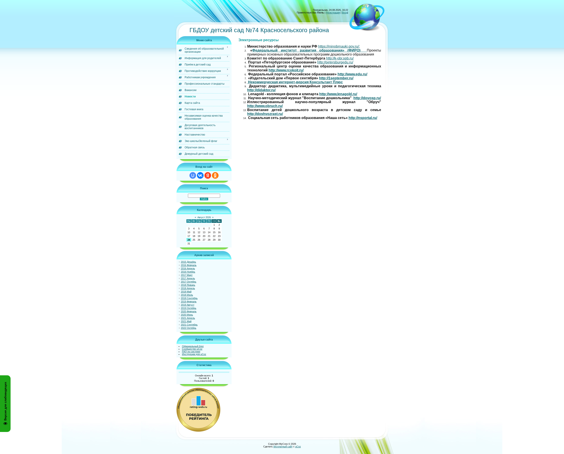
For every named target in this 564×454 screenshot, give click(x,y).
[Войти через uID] (192, 175)
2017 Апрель (188, 278)
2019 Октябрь (188, 308)
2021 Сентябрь (189, 324)
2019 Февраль (189, 301)
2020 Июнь (187, 314)
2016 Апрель (188, 268)
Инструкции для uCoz (194, 354)
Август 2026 (204, 217)
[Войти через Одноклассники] (215, 175)
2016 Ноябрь (188, 271)
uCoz (298, 446)
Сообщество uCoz (192, 349)
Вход (344, 12)
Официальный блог (193, 346)
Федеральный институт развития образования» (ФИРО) (309, 50)
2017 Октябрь (188, 281)
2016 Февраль (189, 265)
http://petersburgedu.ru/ (335, 62)
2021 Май (186, 321)
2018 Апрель (188, 288)
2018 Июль (187, 295)
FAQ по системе (191, 351)
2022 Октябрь (188, 328)
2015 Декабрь (188, 261)
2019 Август (187, 304)
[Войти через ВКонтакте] (200, 175)
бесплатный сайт (283, 446)
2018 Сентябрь (189, 298)
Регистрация (333, 12)
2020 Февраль (189, 311)
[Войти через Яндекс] (207, 175)
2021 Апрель (188, 318)
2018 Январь (188, 285)
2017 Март (187, 275)
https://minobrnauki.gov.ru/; (339, 46)
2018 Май (186, 291)
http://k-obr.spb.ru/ (340, 58)
